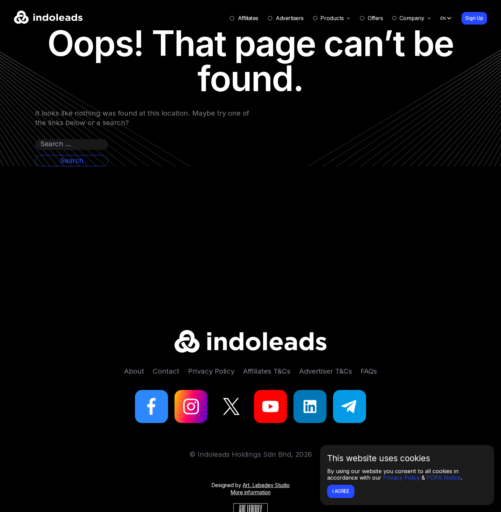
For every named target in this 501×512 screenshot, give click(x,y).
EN (443, 18)
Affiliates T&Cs (266, 371)
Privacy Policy (401, 477)
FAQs (369, 371)
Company (411, 18)
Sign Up (474, 18)
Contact (166, 371)
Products (332, 18)
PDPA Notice (444, 477)
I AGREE (340, 491)
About (134, 371)
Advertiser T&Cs (325, 371)
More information (250, 492)
